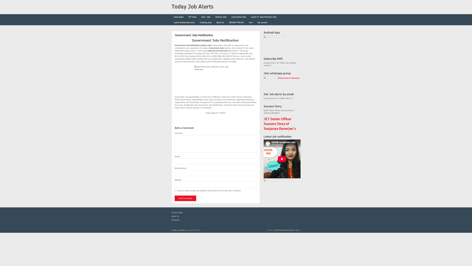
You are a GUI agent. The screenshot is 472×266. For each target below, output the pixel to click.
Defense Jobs (221, 17)
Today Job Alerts (192, 6)
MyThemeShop (282, 230)
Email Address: (180, 168)
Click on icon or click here (289, 78)
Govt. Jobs (205, 17)
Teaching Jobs (205, 22)
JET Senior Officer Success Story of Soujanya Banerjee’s (280, 123)
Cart (251, 22)
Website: (178, 180)
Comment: (179, 133)
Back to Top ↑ (295, 230)
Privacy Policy (177, 212)
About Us (220, 22)
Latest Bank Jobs (238, 17)
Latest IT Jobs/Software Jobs (263, 17)
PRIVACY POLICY (236, 22)
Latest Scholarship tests (184, 22)
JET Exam (192, 17)
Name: (177, 156)
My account (262, 22)
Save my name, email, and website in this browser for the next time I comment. (209, 191)
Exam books (179, 17)
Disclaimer (175, 220)
